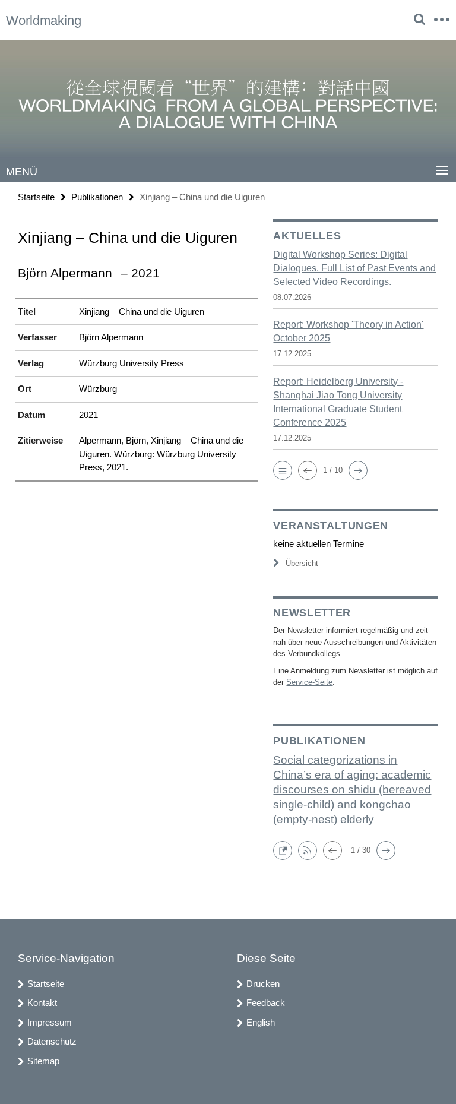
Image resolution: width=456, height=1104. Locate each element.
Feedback (265, 1003)
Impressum (49, 1022)
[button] (282, 470)
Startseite (36, 197)
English (260, 1022)
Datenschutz (52, 1041)
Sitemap (43, 1061)
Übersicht (302, 563)
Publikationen (97, 197)
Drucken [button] (263, 984)
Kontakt (42, 1003)
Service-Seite (309, 682)
